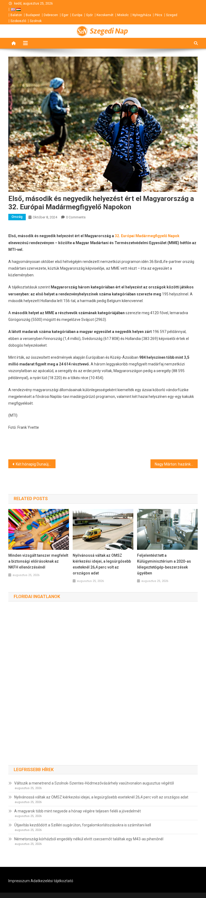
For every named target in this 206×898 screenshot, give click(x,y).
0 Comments (76, 217)
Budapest (33, 15)
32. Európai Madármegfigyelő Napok (147, 236)
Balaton (16, 15)
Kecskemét (105, 15)
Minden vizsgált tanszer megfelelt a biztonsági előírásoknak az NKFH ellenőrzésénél (38, 561)
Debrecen (51, 15)
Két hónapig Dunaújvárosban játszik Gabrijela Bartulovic (36, 464)
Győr (89, 15)
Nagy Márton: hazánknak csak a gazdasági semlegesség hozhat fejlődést (176, 464)
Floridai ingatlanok (37, 596)
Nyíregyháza (142, 15)
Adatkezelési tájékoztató (52, 881)
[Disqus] (103, 689)
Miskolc (123, 15)
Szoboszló (18, 21)
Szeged (171, 15)
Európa (77, 15)
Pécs (158, 15)
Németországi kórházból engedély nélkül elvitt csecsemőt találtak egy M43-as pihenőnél (88, 839)
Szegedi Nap (109, 31)
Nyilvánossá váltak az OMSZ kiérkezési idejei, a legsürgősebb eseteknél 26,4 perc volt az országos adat (102, 564)
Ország (17, 217)
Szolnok (36, 21)
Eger (65, 15)
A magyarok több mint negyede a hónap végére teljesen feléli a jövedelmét (77, 811)
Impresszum (19, 881)
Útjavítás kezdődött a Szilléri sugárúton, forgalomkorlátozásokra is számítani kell (82, 825)
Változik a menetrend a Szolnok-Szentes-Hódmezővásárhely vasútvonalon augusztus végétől (94, 783)
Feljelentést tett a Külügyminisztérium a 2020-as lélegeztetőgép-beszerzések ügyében (164, 564)
